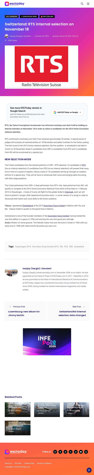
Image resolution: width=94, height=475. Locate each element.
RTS (84, 165)
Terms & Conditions (44, 463)
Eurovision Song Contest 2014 (45, 246)
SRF (71, 246)
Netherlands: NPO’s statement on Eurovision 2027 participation (17, 406)
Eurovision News (30, 16)
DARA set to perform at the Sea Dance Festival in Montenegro (75, 406)
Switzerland (47, 16)
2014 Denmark (11, 16)
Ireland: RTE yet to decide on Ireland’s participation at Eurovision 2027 (17, 425)
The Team (18, 463)
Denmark (69, 192)
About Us (8, 463)
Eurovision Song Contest (54, 206)
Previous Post (19, 307)
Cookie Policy (29, 463)
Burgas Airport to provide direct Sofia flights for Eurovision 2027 (47, 406)
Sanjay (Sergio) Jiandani (37, 268)
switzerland (79, 246)
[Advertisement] (47, 376)
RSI (61, 246)
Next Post (77, 307)
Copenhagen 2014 (23, 246)
